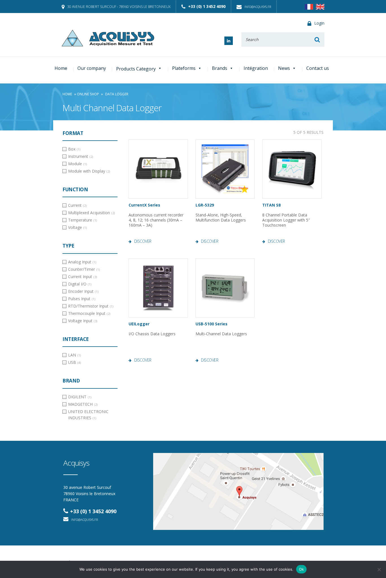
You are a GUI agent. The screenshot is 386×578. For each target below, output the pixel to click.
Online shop (88, 94)
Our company (91, 68)
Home (61, 68)
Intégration (256, 68)
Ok (301, 569)
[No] (379, 569)
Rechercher (317, 39)
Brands (219, 68)
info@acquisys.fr (257, 7)
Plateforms (184, 68)
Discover (142, 241)
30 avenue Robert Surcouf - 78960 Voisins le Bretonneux (118, 6)
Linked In (228, 40)
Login (319, 23)
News (284, 68)
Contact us (317, 68)
